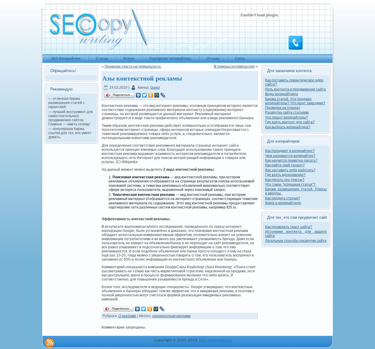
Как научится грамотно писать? (291, 160)
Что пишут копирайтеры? (286, 117)
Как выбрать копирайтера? (287, 127)
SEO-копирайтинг (215, 340)
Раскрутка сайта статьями (287, 112)
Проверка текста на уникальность (133, 66)
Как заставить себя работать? (290, 170)
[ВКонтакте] (138, 95)
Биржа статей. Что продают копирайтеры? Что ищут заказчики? (295, 101)
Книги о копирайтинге (283, 203)
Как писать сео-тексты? (284, 180)
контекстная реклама (171, 316)
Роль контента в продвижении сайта (295, 89)
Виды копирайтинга (281, 94)
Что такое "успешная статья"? (290, 184)
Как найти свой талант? (285, 165)
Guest (155, 87)
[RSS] (49, 343)
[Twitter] (145, 95)
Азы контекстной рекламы (142, 78)
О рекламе (127, 316)
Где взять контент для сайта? (290, 122)
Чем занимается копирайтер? (290, 156)
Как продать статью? (282, 198)
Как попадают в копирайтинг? (290, 151)
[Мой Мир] (157, 95)
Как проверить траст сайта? (288, 227)
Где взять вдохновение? (285, 175)
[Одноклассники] (151, 95)
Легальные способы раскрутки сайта (295, 241)
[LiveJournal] (163, 95)
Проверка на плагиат (282, 108)
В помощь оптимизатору (234, 66)
